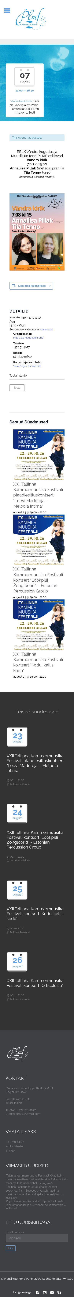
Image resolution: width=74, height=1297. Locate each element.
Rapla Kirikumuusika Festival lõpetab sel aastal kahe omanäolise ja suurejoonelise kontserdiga (35, 1203)
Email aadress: (15, 1232)
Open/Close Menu (7, 10)
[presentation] (39, 454)
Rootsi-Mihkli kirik (20, 860)
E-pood (10, 1150)
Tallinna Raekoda (20, 784)
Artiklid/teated (15, 1146)
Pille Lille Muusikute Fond (28, 337)
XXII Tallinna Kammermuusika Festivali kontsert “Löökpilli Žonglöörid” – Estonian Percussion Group (38, 580)
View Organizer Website (27, 366)
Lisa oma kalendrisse (32, 285)
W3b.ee (68, 1278)
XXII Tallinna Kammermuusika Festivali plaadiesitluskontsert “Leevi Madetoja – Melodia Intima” (38, 495)
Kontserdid (46, 329)
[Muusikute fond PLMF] (31, 19)
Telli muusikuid (15, 1141)
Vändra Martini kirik (21, 101)
